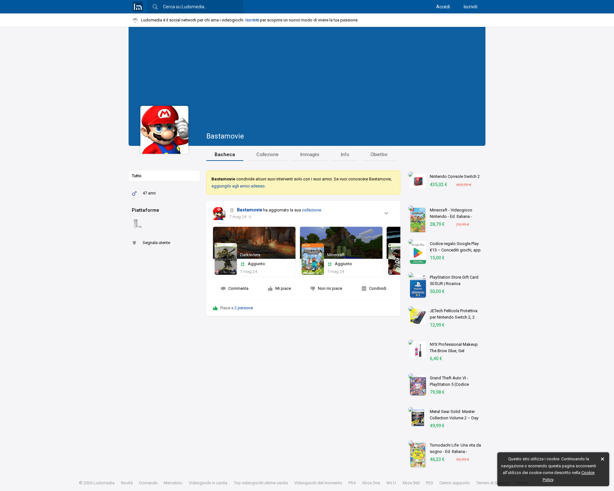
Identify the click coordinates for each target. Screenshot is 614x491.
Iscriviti (470, 6)
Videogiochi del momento (318, 482)
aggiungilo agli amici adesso (238, 186)
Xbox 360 (411, 482)
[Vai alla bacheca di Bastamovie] (219, 213)
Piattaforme (145, 210)
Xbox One (371, 482)
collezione (311, 210)
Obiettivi (379, 154)
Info (345, 154)
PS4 (352, 482)
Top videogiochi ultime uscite (261, 482)
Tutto (136, 175)
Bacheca (225, 154)
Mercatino (173, 482)
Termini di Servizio (492, 482)
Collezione (267, 154)
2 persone (243, 307)
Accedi (443, 6)
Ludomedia (103, 482)
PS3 (429, 482)
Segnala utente (156, 242)
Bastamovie (225, 136)
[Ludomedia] (138, 6)
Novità (127, 482)
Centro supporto (454, 482)
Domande (148, 482)
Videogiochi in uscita (208, 482)
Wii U (391, 482)
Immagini (309, 154)
